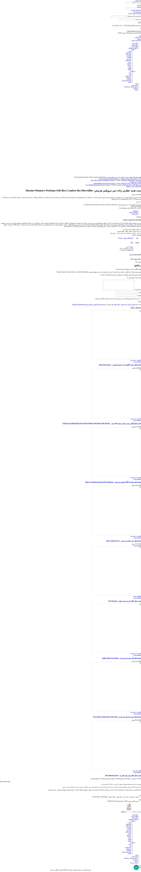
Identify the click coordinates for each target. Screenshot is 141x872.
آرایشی (132, 49)
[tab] (69, 211)
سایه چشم (128, 60)
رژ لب (129, 62)
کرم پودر (128, 58)
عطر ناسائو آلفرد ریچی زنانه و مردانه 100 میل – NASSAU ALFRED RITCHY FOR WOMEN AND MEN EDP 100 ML (102, 423)
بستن (139, 867)
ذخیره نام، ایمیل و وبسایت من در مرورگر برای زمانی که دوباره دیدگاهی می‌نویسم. (117, 298)
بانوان (131, 242)
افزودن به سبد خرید (135, 206)
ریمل (130, 51)
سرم (130, 72)
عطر (136, 177)
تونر (130, 74)
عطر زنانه (132, 177)
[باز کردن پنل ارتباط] (136, 867)
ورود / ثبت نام (134, 862)
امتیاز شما (138, 277)
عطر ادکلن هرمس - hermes (133, 186)
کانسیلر (129, 57)
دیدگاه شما (137, 289)
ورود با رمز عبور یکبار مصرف (133, 31)
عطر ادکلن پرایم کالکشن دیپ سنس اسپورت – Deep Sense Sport (120, 365)
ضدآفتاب (128, 79)
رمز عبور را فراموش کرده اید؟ (132, 25)
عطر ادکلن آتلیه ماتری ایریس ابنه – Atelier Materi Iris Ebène (121, 658)
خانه (139, 177)
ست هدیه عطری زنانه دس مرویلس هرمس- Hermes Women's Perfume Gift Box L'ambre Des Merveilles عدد (112, 204)
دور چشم (128, 77)
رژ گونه (129, 65)
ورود (139, 22)
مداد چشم (128, 54)
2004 (132, 259)
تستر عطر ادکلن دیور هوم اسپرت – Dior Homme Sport (123, 775)
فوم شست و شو (126, 80)
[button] (135, 360)
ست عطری (124, 304)
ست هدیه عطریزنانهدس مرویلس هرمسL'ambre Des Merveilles (89, 304)
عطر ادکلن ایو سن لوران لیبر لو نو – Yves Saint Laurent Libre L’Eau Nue (117, 717)
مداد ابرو (129, 55)
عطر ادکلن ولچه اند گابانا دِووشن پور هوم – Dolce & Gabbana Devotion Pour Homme (113, 482)
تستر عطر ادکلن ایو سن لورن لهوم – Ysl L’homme (124, 601)
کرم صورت (128, 75)
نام (139, 292)
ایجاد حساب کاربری (133, 13)
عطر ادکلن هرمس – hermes (125, 238)
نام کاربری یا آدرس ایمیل (134, 16)
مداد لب (129, 63)
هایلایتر (129, 68)
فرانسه (131, 254)
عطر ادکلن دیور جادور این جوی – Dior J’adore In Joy (123, 541)
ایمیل (139, 295)
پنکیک (129, 69)
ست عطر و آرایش (133, 304)
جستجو (139, 5)
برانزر (129, 66)
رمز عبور (138, 19)
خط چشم (128, 52)
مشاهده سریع (137, 361)
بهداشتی (132, 71)
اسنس (129, 82)
